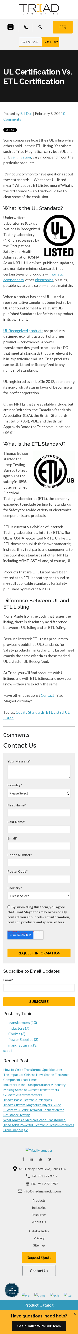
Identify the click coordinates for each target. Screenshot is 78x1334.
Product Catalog (39, 1305)
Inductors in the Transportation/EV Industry (34, 1085)
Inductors (18, 1028)
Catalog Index (39, 1231)
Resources (39, 1215)
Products (39, 1200)
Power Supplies (23, 1039)
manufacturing (22, 1045)
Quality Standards (30, 712)
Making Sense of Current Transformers (31, 1090)
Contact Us (39, 1270)
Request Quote (39, 1257)
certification (21, 157)
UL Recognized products (23, 330)
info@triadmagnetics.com (42, 1191)
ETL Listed (55, 712)
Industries (39, 1207)
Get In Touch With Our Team (39, 1326)
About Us (39, 1222)
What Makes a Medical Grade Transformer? (34, 1120)
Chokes (16, 1033)
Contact (47, 695)
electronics (44, 279)
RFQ (62, 26)
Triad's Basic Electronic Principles (27, 1100)
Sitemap (39, 1245)
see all (7, 1050)
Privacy (39, 1238)
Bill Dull (26, 113)
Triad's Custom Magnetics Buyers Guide (32, 1105)
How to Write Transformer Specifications (33, 1069)
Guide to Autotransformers (22, 1095)
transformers (22, 1022)
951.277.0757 (47, 1176)
